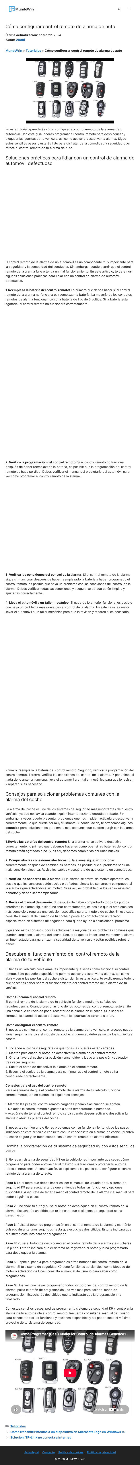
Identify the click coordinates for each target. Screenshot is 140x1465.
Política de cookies (70, 1452)
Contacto (48, 1452)
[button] (119, 9)
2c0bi (20, 40)
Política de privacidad (101, 1452)
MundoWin (13, 50)
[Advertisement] (70, 196)
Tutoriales (33, 50)
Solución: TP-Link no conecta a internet (40, 1437)
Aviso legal (31, 1452)
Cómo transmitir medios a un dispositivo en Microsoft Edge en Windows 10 (67, 1432)
